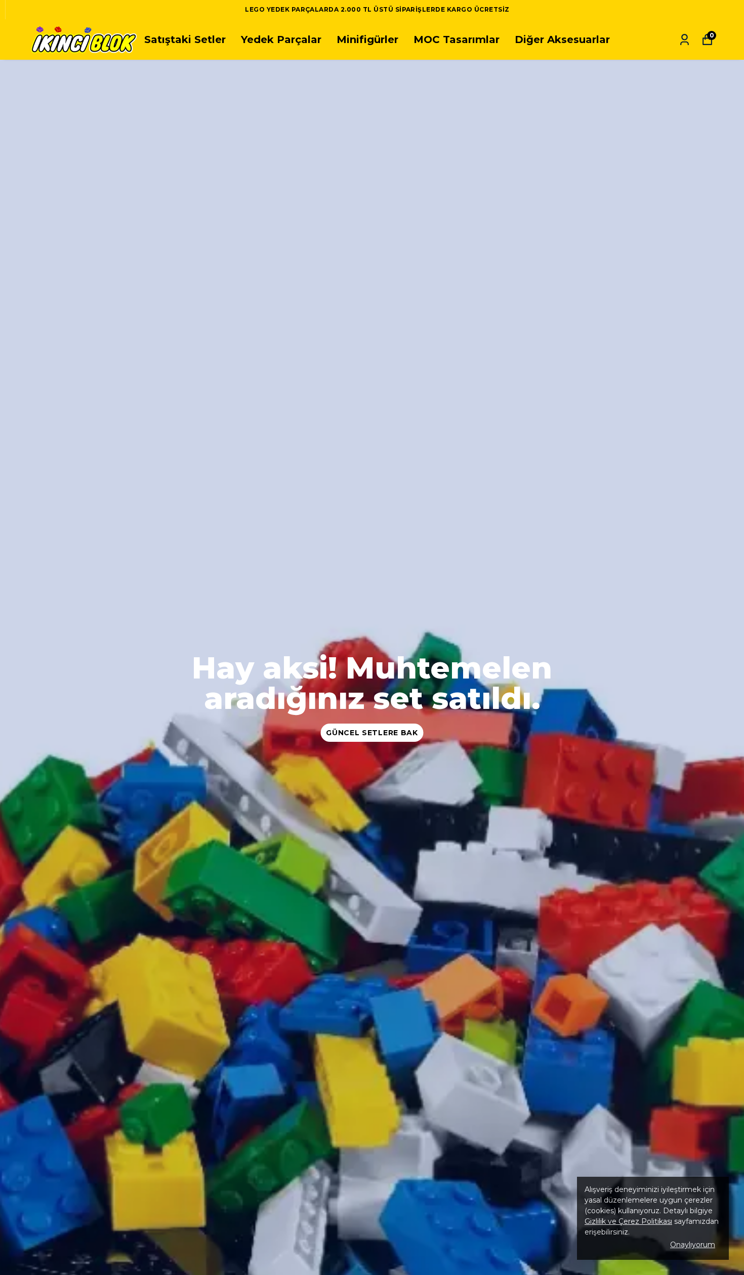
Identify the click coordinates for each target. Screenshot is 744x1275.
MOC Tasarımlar (457, 39)
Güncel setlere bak (372, 732)
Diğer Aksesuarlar (562, 39)
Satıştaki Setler (185, 39)
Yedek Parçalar (281, 39)
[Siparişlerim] (684, 39)
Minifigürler (367, 39)
